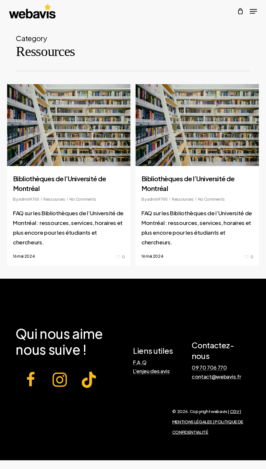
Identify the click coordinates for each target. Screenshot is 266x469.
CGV (235, 411)
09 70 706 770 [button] (209, 368)
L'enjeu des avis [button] (151, 371)
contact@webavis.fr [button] (216, 377)
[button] (253, 11)
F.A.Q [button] (139, 362)
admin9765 (28, 199)
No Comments (82, 199)
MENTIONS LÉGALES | (193, 421)
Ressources (54, 199)
